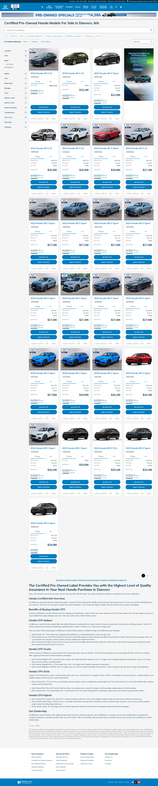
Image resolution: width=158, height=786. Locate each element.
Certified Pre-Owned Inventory (41, 760)
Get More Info (43, 107)
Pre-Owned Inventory (59, 7)
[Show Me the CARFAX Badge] (41, 92)
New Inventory (49, 7)
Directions (108, 760)
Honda (34, 42)
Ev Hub (111, 7)
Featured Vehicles (37, 767)
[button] (43, 77)
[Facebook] (132, 782)
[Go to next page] (152, 575)
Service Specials (61, 760)
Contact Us (122, 580)
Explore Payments (44, 112)
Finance (77, 7)
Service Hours (60, 770)
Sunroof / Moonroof (35, 36)
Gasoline (89, 36)
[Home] (5, 7)
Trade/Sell (69, 7)
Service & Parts (85, 7)
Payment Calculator (87, 760)
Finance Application (87, 757)
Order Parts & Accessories (65, 764)
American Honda (113, 782)
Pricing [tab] (37, 81)
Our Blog (108, 764)
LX (6, 36)
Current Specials (37, 770)
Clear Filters (45, 42)
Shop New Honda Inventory (66, 580)
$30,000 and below (74, 36)
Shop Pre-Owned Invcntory (89, 580)
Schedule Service (62, 757)
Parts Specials (61, 767)
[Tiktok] (135, 782)
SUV (22, 36)
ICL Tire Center (93, 7)
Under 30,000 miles (54, 36)
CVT (98, 36)
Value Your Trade (86, 764)
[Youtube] (139, 782)
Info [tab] (50, 81)
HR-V (25, 42)
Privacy (127, 782)
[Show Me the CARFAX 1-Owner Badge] (73, 96)
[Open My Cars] (120, 7)
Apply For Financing (109, 580)
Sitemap (121, 782)
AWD (14, 36)
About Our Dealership (103, 7)
